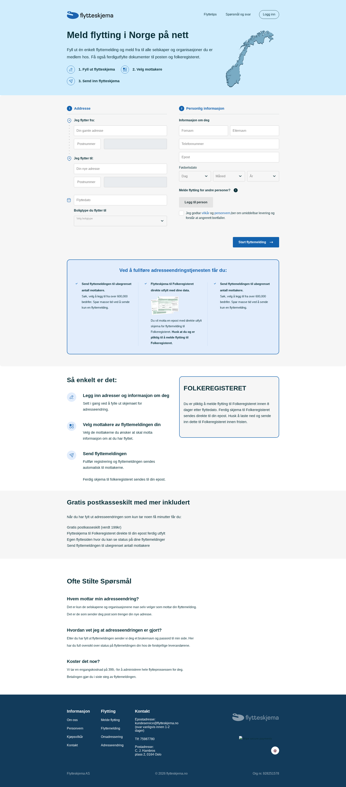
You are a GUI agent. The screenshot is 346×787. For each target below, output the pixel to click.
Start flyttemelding (252, 242)
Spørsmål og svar (238, 14)
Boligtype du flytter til (90, 210)
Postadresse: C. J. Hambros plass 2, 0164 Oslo (148, 750)
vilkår (205, 213)
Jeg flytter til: (83, 158)
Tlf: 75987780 (145, 739)
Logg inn (269, 14)
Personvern (75, 728)
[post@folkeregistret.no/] (275, 750)
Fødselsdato (188, 167)
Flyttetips (210, 14)
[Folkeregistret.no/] (90, 15)
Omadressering (112, 736)
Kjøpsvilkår (75, 736)
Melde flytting (110, 720)
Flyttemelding (110, 728)
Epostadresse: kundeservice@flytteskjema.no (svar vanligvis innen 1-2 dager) (156, 725)
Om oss (72, 720)
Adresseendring (112, 745)
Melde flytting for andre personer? (204, 190)
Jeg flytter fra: (84, 120)
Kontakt (72, 745)
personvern (222, 213)
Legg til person (196, 202)
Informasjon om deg (194, 120)
